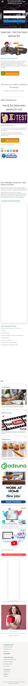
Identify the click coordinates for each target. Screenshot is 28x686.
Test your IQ (6, 666)
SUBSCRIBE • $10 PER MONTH (15, 554)
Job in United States (8, 646)
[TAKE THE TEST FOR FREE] (10, 75)
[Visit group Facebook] (9, 155)
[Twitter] (11, 151)
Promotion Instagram (8, 661)
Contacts (6, 676)
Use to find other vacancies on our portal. (14, 90)
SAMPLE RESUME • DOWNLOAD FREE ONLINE (9, 526)
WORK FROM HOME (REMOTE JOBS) (7, 550)
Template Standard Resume (10, 659)
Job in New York (7, 649)
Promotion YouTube (8, 663)
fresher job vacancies (15, 194)
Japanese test (7, 671)
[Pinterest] (17, 151)
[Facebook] (8, 151)
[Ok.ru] (5, 151)
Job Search (6, 651)
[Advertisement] (14, 169)
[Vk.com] (2, 151)
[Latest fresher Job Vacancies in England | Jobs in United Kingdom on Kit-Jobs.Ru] (13, 468)
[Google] (14, 151)
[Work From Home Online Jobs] (13, 488)
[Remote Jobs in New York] (7, 653)
